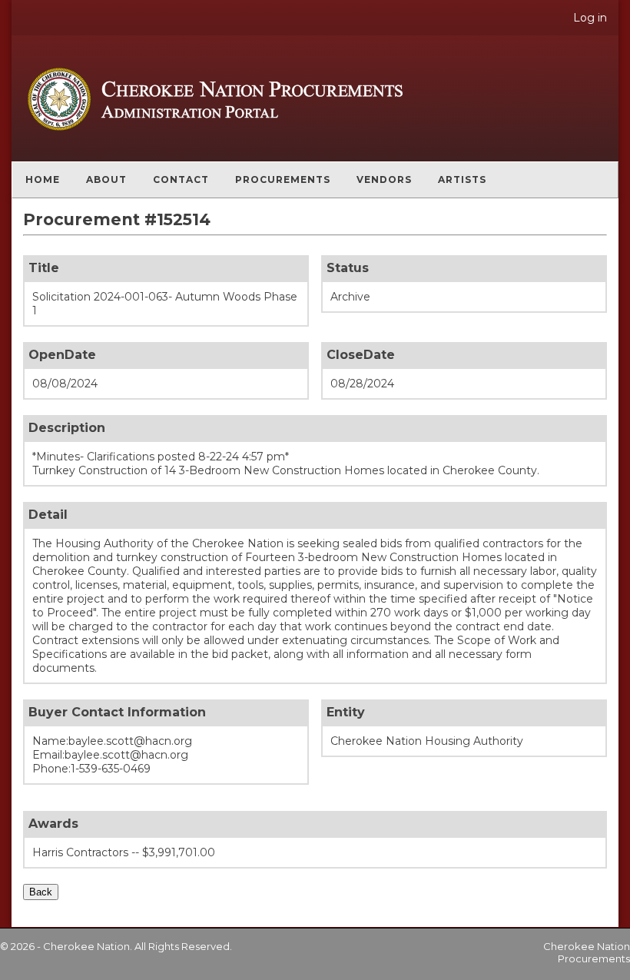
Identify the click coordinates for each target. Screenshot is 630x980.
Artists (462, 179)
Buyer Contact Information (117, 712)
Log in (590, 18)
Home (42, 179)
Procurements (282, 179)
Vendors (384, 179)
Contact (181, 179)
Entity (346, 712)
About (106, 179)
